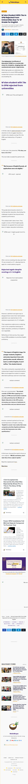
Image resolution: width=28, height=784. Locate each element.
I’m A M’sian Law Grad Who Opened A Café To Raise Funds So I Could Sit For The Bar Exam (20, 669)
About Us (10, 757)
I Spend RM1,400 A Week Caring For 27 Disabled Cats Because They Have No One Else (20, 678)
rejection (7, 623)
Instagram (14, 573)
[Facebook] (3, 34)
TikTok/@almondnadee (20, 56)
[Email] (21, 34)
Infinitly (15, 765)
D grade (14, 622)
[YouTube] (12, 740)
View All (24, 664)
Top (14, 774)
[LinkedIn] (12, 34)
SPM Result (19, 623)
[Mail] (19, 740)
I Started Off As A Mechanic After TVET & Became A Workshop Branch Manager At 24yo (20, 697)
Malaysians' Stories (9, 664)
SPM (13, 623)
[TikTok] (14, 740)
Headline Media (19, 762)
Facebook (8, 573)
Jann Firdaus (7, 29)
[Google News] (20, 740)
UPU (18, 625)
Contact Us (13, 759)
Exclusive (15, 701)
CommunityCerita (17, 673)
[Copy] (24, 34)
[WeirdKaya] (14, 2)
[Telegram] (16, 34)
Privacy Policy (19, 757)
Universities (11, 625)
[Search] (25, 2)
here (15, 462)
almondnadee (18, 127)
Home (3, 616)
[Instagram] (10, 740)
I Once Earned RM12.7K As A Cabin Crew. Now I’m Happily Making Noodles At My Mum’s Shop (19, 687)
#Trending (6, 622)
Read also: (5, 466)
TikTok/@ (13, 127)
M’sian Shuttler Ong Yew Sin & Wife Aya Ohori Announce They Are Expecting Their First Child (19, 707)
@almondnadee (16, 131)
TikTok (20, 573)
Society (4, 11)
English (21, 622)
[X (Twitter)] (7, 34)
